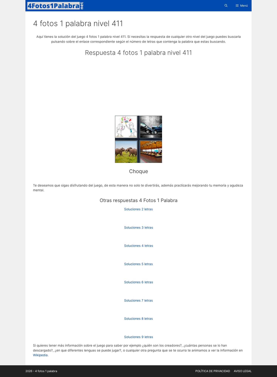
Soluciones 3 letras (138, 227)
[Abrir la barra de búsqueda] (225, 5)
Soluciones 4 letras (138, 246)
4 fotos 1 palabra (46, 371)
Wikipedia (40, 355)
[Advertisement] (138, 87)
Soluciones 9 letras (138, 337)
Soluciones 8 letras (138, 318)
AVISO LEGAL (243, 371)
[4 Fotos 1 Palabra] (56, 5)
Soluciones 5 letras (138, 264)
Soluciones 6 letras (138, 282)
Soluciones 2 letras (138, 209)
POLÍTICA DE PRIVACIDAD (212, 371)
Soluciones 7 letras (138, 300)
